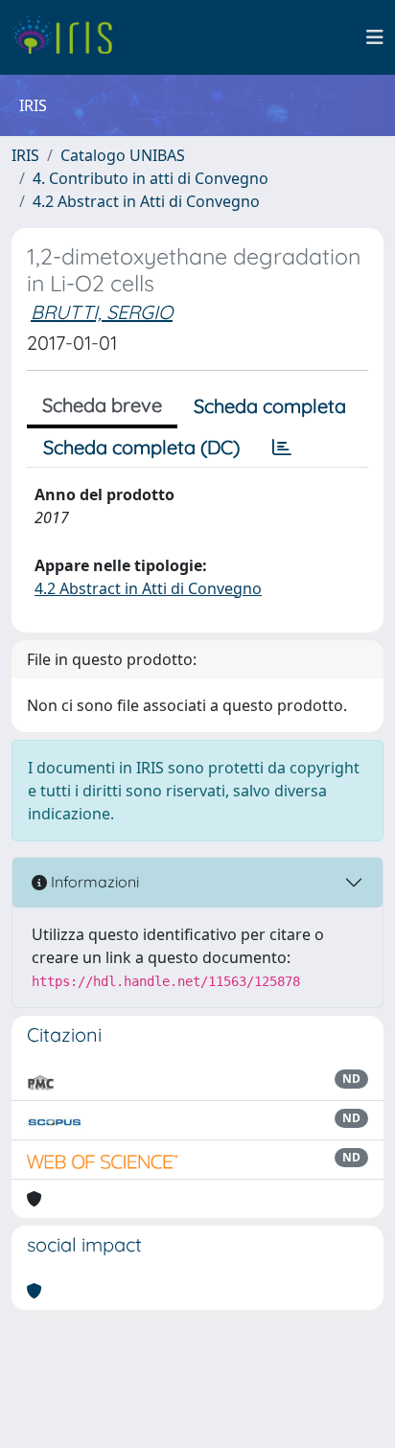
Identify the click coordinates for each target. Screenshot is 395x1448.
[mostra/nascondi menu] (374, 37)
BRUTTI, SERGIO (102, 312)
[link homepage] (70, 37)
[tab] (282, 447)
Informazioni (93, 881)
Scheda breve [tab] (102, 405)
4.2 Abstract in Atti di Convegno (146, 201)
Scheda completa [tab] (270, 406)
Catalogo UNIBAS (122, 155)
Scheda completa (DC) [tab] (141, 447)
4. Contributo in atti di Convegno (150, 178)
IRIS (25, 155)
